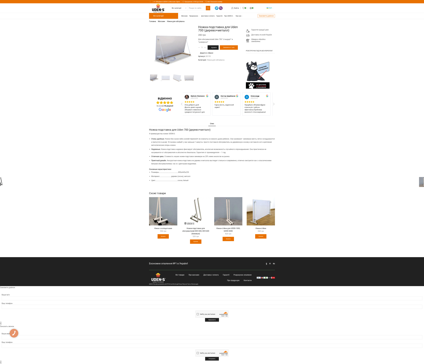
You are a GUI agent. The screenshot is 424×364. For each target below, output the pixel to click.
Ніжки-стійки (261, 228)
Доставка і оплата (208, 16)
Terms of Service (191, 284)
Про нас (238, 16)
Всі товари (180, 275)
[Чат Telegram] (216, 8)
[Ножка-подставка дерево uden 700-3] (189, 77)
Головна (152, 21)
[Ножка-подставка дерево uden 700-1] (165, 77)
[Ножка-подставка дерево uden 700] (154, 77)
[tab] (212, 123)
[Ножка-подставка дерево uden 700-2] (177, 77)
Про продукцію (233, 280)
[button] (274, 104)
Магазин (184, 16)
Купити (214, 47)
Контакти (248, 280)
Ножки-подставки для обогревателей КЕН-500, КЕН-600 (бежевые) (195, 231)
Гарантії (226, 275)
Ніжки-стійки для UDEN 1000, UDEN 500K (228, 229)
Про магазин (194, 275)
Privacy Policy (182, 284)
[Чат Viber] (221, 8)
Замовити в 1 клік (228, 47)
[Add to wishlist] (174, 200)
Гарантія (219, 16)
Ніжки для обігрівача (176, 21)
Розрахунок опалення (243, 275)
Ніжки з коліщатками (163, 228)
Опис (212, 124)
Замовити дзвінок (266, 16)
